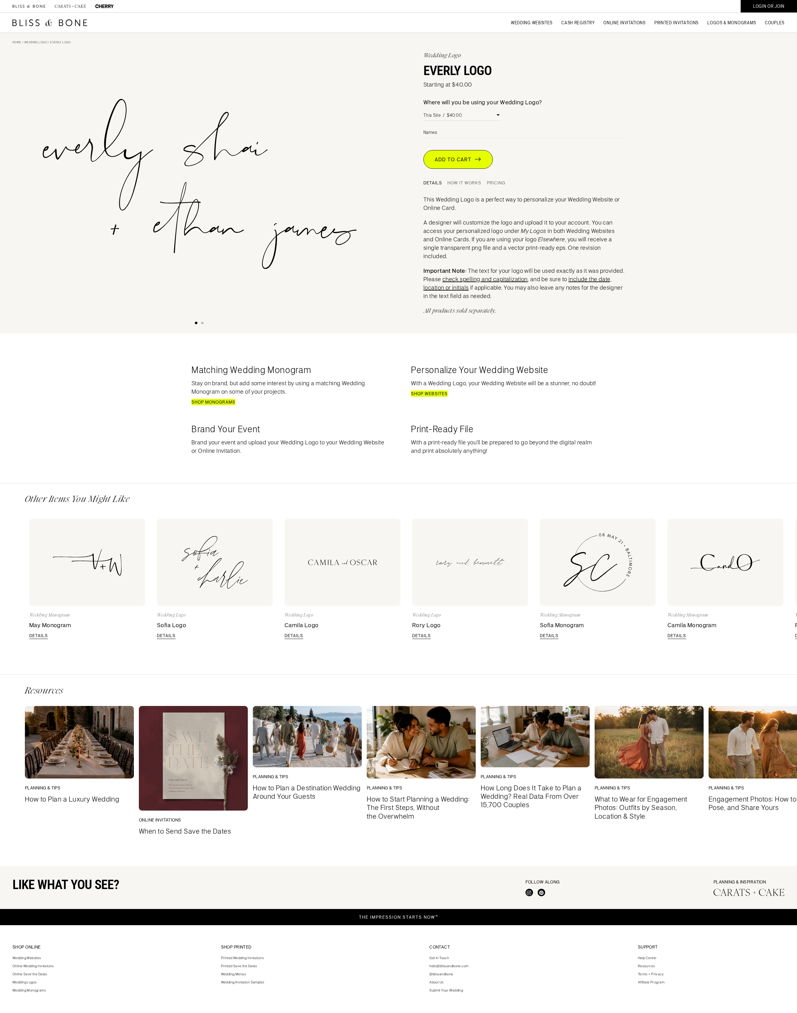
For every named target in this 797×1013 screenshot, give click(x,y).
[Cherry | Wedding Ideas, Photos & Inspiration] (104, 6)
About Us (436, 982)
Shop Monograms (213, 402)
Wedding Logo (35, 42)
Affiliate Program (651, 982)
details (38, 635)
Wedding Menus (233, 974)
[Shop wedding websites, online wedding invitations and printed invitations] (49, 23)
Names (430, 132)
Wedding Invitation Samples (242, 982)
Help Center (647, 957)
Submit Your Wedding (446, 990)
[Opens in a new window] (529, 892)
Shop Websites (429, 393)
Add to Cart (454, 159)
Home (16, 42)
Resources (646, 965)
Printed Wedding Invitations (242, 957)
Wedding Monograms (29, 990)
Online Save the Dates (29, 974)
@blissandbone (441, 974)
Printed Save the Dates (239, 965)
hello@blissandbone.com (448, 965)
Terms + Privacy (651, 974)
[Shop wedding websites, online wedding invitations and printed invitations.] (28, 6)
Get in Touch (439, 957)
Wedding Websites (26, 957)
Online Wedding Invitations (33, 965)
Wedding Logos (24, 982)
